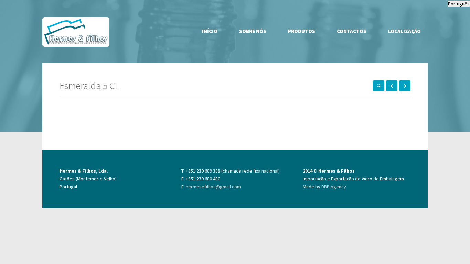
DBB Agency (333, 187)
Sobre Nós (252, 31)
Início (209, 31)
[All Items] (378, 85)
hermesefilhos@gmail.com (213, 187)
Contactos (351, 31)
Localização (404, 31)
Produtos (301, 31)
